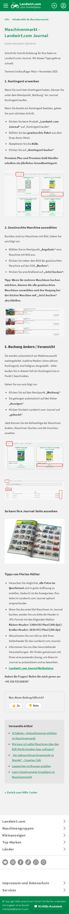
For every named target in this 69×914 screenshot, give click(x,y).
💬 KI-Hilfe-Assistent (48, 906)
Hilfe (7, 19)
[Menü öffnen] (5, 6)
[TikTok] (28, 862)
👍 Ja (16, 705)
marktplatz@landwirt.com (15, 909)
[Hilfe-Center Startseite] (26, 6)
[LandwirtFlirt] (43, 862)
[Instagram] (13, 862)
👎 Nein (34, 705)
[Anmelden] (63, 5)
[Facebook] (20, 862)
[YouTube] (5, 862)
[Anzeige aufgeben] (54, 5)
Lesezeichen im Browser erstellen (31, 766)
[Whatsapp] (36, 862)
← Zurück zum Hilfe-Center (21, 792)
